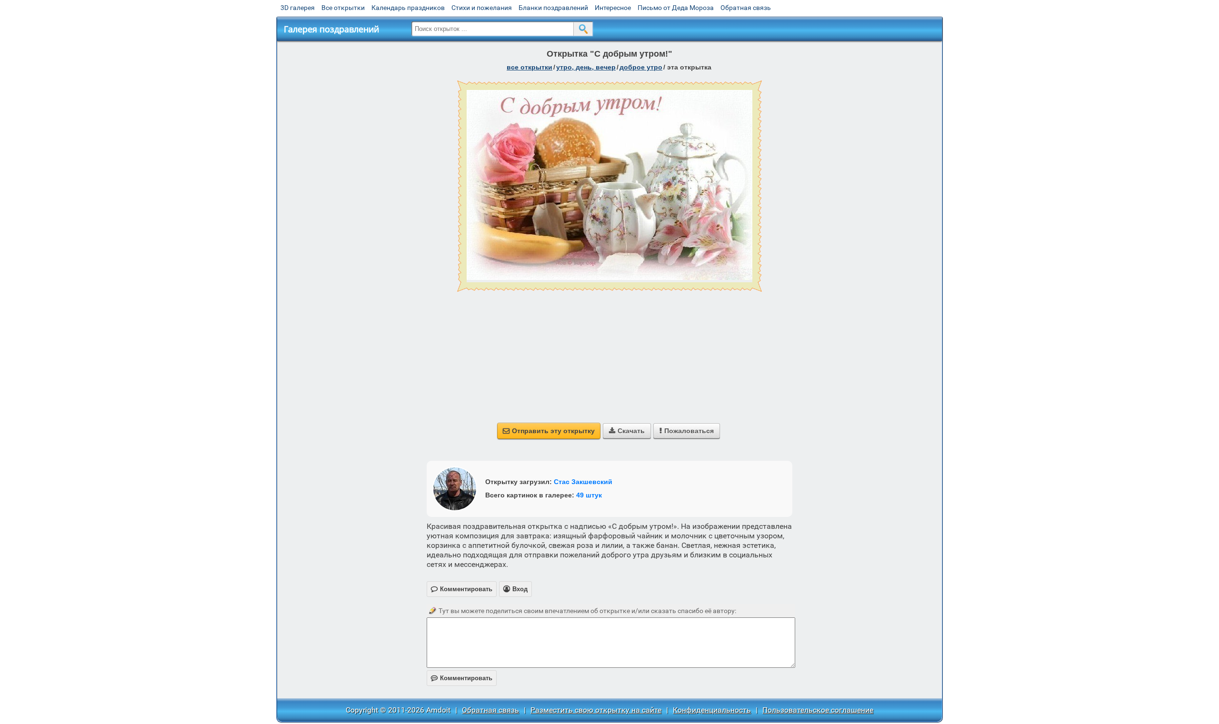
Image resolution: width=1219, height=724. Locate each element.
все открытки (529, 67)
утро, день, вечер (586, 67)
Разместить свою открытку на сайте (595, 709)
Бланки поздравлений (553, 7)
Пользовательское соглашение (817, 709)
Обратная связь (745, 7)
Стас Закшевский (583, 482)
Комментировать (461, 678)
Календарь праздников (408, 7)
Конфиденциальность (712, 709)
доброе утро (640, 67)
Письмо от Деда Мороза (676, 7)
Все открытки (343, 7)
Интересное (613, 7)
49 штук (589, 495)
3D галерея (297, 7)
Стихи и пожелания (481, 7)
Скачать (627, 431)
